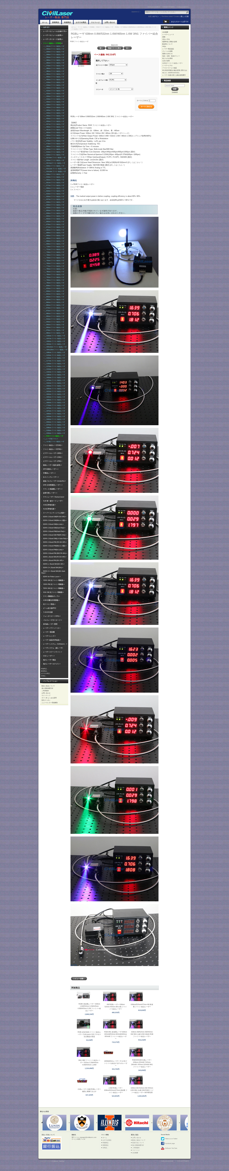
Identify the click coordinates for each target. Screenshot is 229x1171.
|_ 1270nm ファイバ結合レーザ (54, 366)
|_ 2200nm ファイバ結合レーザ (54, 433)
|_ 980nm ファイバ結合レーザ (54, 333)
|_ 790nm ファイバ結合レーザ (54, 274)
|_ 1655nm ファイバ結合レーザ (54, 397)
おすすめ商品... (46, 673)
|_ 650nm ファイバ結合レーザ (54, 207)
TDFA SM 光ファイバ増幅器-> (54, 588)
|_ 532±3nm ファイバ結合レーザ (55, 171)
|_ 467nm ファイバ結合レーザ (54, 138)
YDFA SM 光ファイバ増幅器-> (54, 580)
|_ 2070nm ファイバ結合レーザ (54, 425)
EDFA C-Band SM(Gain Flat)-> (54, 528)
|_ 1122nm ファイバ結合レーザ (54, 355)
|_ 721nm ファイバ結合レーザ (54, 249)
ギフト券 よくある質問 (49, 698)
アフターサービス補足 (169, 68)
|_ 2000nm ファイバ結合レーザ (54, 422)
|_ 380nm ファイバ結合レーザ (54, 68)
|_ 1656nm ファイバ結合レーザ (54, 400)
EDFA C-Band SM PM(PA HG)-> (54, 535)
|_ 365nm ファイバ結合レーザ (54, 63)
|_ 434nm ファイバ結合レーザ (54, 99)
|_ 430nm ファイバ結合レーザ (54, 96)
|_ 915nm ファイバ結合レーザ (54, 319)
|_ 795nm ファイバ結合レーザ (54, 283)
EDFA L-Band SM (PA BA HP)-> (54, 557)
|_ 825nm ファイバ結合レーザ (54, 288)
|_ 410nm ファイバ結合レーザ (54, 82)
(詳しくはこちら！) (134, 162)
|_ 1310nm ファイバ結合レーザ (54, 369)
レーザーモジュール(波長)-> (53, 35)
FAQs (164, 46)
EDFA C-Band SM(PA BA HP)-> (54, 517)
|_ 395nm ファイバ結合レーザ (54, 74)
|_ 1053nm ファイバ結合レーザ (54, 344)
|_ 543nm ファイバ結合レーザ (54, 177)
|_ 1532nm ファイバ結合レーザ (54, 383)
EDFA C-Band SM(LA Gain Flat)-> (55, 538)
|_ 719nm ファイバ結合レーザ (54, 246)
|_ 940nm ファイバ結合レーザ (54, 322)
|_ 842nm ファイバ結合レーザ (54, 294)
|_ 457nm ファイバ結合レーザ (54, 124)
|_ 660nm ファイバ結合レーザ (54, 216)
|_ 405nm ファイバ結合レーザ (54, 79)
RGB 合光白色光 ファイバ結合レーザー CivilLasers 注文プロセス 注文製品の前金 (89, 1034)
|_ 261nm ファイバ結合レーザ (54, 46)
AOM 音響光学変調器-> (51, 600)
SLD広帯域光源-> (49, 509)
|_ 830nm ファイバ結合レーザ (54, 291)
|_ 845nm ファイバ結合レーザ (54, 297)
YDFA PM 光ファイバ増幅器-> (54, 584)
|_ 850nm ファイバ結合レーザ (54, 299)
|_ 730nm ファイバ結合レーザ (54, 255)
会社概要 (165, 32)
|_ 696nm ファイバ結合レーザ (54, 241)
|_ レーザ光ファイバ (51, 439)
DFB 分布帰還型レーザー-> (53, 485)
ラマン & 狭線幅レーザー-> (52, 489)
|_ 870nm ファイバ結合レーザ (54, 308)
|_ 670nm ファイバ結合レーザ (54, 224)
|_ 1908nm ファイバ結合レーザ (54, 413)
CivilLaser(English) (168, 7)
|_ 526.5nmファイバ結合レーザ (54, 163)
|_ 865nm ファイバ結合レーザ (54, 305)
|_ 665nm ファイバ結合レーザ (54, 221)
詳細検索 (175, 92)
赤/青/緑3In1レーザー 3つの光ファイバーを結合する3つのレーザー (115, 1063)
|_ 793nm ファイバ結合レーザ (54, 280)
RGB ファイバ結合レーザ (104, 27)
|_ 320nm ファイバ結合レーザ (54, 52)
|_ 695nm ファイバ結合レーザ (54, 238)
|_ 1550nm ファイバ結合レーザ (54, 386)
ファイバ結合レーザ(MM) (86, 27)
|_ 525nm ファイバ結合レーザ (54, 160)
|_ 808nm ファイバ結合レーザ (54, 285)
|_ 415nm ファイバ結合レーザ (54, 85)
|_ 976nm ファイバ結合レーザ (54, 330)
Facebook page (169, 1143)
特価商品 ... (44, 668)
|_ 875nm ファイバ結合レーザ (54, 310)
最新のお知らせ (167, 53)
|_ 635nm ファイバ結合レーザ (54, 196)
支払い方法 (166, 39)
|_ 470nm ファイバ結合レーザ (54, 141)
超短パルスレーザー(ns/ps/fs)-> (54, 481)
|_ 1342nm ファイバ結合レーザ (54, 372)
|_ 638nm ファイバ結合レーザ (54, 202)
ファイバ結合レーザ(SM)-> (52, 445)
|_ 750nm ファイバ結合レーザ (54, 258)
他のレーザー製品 (49, 660)
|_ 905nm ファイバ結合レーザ (54, 316)
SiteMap (61, 1161)
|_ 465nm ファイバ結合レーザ (54, 135)
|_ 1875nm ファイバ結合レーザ (54, 411)
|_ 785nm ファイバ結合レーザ (54, 271)
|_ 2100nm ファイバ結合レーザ (54, 430)
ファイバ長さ (100, 74)
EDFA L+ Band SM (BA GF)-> (54, 564)
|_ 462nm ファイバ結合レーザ (54, 132)
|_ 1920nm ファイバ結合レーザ (54, 416)
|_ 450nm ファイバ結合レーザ (54, 118)
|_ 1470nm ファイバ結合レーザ (54, 380)
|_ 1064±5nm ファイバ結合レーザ (55, 347)
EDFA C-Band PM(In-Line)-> (53, 550)
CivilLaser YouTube (170, 1148)
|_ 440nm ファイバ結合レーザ (54, 107)
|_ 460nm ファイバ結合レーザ (54, 127)
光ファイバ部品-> (49, 604)
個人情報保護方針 (47, 688)
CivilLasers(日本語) (154, 7)
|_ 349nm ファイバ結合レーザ (54, 54)
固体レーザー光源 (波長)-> (52, 465)
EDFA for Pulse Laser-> (52, 577)
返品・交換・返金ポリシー (171, 56)
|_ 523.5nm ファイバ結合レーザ (54, 157)
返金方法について (138, 1142)
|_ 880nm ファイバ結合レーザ (54, 313)
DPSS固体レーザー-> (50, 469)
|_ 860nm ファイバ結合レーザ (54, 302)
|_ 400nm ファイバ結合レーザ (54, 77)
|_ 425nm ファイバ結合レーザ (54, 93)
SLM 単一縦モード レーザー (53, 501)
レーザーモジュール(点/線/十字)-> (55, 31)
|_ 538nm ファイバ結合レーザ (54, 174)
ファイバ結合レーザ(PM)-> (52, 449)
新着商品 (55, 22)
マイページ (95, 22)
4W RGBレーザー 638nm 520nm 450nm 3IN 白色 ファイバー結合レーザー (116, 1007)
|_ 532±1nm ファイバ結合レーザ (55, 168)
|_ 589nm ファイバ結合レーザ (54, 188)
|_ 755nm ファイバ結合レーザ (54, 260)
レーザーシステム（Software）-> (55, 644)
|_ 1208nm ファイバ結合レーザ (54, 363)
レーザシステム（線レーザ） (53, 648)
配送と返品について (48, 686)
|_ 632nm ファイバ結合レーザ (54, 191)
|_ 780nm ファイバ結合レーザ (54, 269)
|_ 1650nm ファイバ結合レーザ (54, 394)
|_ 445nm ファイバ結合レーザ (54, 116)
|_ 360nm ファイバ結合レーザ (54, 60)
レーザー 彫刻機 (49, 632)
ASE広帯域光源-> (49, 505)
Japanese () (135, 11)
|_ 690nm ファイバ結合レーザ (54, 235)
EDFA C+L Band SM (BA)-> (53, 568)
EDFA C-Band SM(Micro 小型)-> (55, 520)
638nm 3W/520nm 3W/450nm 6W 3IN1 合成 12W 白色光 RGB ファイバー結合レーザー (142, 1034)
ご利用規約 (45, 690)
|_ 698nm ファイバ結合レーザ (54, 244)
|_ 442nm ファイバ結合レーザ (54, 110)
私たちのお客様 (167, 58)
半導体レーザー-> (49, 473)
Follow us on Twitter (170, 1138)
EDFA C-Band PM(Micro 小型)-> (55, 546)
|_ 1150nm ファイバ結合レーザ (54, 358)
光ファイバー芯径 (102, 65)
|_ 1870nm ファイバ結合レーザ (54, 408)
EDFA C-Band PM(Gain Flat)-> (54, 531)
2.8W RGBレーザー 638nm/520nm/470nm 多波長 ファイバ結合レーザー (115, 1090)
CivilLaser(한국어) (183, 7)
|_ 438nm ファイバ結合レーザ (54, 104)
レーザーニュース (168, 34)
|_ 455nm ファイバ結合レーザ (54, 121)
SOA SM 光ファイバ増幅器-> (53, 592)
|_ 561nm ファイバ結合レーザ (54, 182)
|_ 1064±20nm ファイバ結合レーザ (55, 349)
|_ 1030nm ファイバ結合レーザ (54, 336)
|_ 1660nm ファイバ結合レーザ (54, 402)
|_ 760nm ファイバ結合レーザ (54, 263)
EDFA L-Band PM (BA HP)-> (53, 560)
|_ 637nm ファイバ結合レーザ (54, 199)
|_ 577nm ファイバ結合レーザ (54, 185)
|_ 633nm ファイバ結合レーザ (54, 194)
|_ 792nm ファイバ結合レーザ (54, 277)
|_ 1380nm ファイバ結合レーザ (54, 374)
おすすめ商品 (81, 22)
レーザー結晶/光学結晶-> (52, 640)
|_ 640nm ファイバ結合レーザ (54, 205)
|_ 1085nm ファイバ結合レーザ (54, 352)
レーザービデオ (167, 65)
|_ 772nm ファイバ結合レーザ (54, 266)
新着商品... (44, 671)
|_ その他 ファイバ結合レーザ (54, 441)
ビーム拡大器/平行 (49, 608)
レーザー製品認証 (168, 49)
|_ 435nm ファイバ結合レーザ (54, 102)
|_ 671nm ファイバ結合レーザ (54, 227)
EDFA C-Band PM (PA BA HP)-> (55, 542)
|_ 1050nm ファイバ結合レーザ (54, 341)
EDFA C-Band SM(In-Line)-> (53, 524)
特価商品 (67, 22)
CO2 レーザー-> (49, 656)
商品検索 (167, 81)
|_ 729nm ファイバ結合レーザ (54, 252)
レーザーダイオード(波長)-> (53, 39)
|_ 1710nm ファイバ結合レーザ (54, 405)
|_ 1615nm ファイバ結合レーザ (54, 391)
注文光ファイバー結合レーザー (172, 63)
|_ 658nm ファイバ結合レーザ (54, 213)
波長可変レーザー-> (50, 493)
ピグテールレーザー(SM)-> (52, 457)
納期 (163, 37)
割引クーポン (46, 700)
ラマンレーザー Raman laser (53, 497)
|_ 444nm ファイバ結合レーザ (54, 113)
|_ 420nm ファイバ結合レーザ (54, 88)
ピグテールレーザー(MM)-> (53, 453)
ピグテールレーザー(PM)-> (52, 461)
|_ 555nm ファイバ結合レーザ (54, 180)
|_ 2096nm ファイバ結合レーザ (54, 427)
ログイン (155, 16)
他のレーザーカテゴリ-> (51, 664)
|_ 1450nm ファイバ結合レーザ (54, 377)
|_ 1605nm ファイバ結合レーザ (54, 388)
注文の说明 (166, 61)
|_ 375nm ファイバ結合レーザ (54, 65)
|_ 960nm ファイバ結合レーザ (54, 327)
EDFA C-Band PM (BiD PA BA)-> (55, 553)
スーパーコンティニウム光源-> (54, 513)
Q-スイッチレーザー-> (51, 477)
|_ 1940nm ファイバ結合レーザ (54, 419)
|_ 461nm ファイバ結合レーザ (54, 129)
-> (53, 43)
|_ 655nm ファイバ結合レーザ (54, 210)
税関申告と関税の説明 (169, 41)
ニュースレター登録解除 (50, 702)
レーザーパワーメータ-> (51, 628)
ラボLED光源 (48, 612)
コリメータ (99, 89)
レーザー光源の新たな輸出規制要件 (174, 75)
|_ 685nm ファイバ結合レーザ (54, 230)
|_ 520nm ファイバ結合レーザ (54, 155)
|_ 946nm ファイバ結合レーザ (54, 324)
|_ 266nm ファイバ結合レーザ (54, 49)
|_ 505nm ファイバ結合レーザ (54, 149)
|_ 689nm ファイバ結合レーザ (54, 232)
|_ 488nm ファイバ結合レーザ (54, 146)
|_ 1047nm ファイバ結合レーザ (54, 338)
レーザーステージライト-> (52, 652)
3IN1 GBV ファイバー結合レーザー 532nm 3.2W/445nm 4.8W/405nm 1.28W (89, 1062)
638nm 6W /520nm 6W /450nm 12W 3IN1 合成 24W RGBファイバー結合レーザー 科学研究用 (141, 1090)
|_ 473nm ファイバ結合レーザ (54, 143)
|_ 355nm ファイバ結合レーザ (54, 57)
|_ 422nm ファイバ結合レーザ (54, 90)
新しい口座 (185, 16)
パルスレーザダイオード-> (52, 620)
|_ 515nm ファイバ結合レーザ (54, 152)
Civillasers (55, 1161)
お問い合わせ (110, 22)
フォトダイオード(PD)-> (52, 616)
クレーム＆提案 (167, 51)
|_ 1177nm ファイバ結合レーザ (54, 361)
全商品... (44, 676)
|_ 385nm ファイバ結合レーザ (54, 71)
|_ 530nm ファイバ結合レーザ (54, 166)
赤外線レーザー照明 (50, 624)
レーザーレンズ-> (49, 636)
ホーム (44, 22)
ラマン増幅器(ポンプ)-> (51, 596)
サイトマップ (46, 695)
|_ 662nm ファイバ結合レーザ (54, 219)
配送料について (167, 44)
